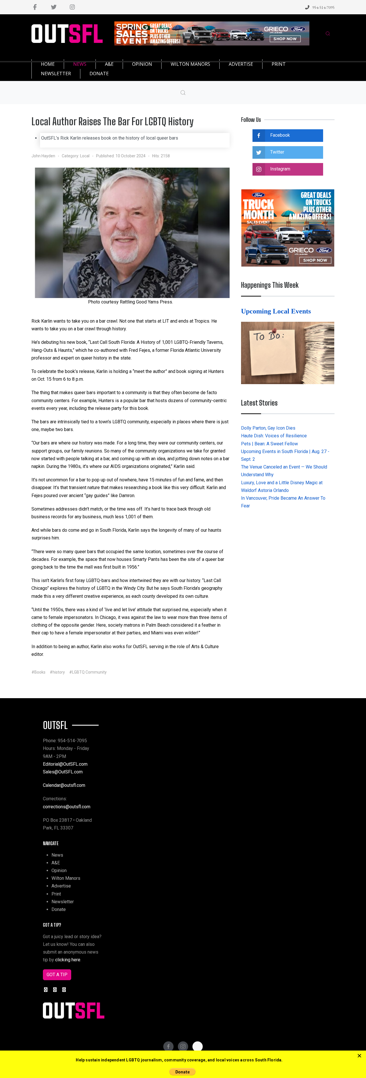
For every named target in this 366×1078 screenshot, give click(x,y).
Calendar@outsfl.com (64, 785)
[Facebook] (35, 7)
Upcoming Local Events (277, 311)
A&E (55, 862)
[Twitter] (53, 7)
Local (84, 156)
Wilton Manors (65, 878)
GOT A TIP (57, 974)
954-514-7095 (323, 7)
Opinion (59, 870)
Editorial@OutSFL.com (65, 764)
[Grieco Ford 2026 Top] (212, 33)
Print (56, 894)
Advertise (61, 886)
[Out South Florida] (67, 33)
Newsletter (62, 901)
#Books (38, 672)
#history (57, 672)
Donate (58, 909)
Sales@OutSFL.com (63, 772)
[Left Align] (359, 1056)
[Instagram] (72, 7)
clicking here (67, 959)
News (57, 855)
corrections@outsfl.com (66, 806)
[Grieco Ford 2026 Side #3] (287, 227)
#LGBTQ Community (88, 672)
